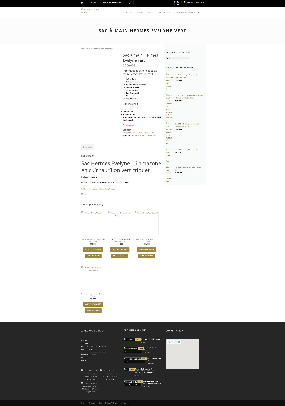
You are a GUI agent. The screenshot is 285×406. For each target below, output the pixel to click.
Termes (84, 343)
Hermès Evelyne (149, 133)
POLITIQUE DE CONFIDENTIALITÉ (95, 346)
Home (83, 403)
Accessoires (125, 403)
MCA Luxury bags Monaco (147, 135)
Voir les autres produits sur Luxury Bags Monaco (98, 189)
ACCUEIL (129, 12)
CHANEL (150, 12)
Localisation (175, 330)
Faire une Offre (93, 256)
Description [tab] (87, 147)
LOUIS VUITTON (164, 12)
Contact (85, 341)
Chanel (101, 403)
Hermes (134, 135)
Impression (86, 349)
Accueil (83, 49)
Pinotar (83, 194)
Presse (84, 357)
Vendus (89, 49)
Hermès (134, 133)
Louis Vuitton (112, 403)
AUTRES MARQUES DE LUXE (184, 12)
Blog (83, 360)
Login (129, 3)
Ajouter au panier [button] (93, 249)
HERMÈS (139, 12)
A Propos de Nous (93, 330)
